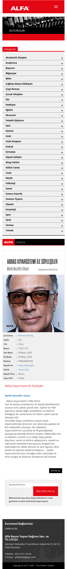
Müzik (9, 178)
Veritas (9, 225)
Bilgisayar (11, 73)
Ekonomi (11, 115)
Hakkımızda (11, 528)
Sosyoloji (11, 209)
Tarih (8, 219)
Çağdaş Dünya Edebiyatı (19, 83)
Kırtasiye (10, 151)
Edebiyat (10, 104)
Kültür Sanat (13, 167)
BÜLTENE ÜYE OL (45, 491)
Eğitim (9, 109)
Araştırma (11, 62)
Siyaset (10, 204)
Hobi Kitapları (13, 141)
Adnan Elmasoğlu (26, 365)
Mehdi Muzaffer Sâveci (17, 395)
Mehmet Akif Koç (26, 335)
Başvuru (10, 68)
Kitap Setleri (12, 162)
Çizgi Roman (13, 88)
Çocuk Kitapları (14, 94)
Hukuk (9, 146)
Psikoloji (10, 183)
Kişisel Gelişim (14, 157)
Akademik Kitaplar (16, 57)
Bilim (8, 78)
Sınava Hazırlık (14, 193)
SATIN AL (55, 470)
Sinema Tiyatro (14, 198)
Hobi (8, 136)
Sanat (9, 188)
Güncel (9, 130)
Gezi (8, 125)
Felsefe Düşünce (15, 120)
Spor (8, 214)
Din (7, 99)
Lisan (9, 172)
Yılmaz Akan (24, 369)
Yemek (9, 230)
